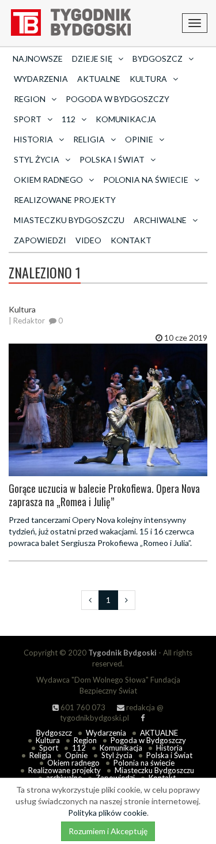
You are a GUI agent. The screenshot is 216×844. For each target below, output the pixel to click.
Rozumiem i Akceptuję (108, 831)
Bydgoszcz (54, 732)
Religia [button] (89, 139)
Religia (40, 755)
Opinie (76, 755)
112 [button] (68, 119)
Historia (169, 747)
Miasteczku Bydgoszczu (69, 220)
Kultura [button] (148, 79)
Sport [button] (27, 119)
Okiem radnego (73, 762)
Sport (48, 747)
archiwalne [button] (160, 220)
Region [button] (30, 99)
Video (88, 240)
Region (85, 740)
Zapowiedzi (40, 240)
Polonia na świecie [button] (145, 179)
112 (79, 747)
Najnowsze (38, 58)
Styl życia (116, 755)
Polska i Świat (169, 755)
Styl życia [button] (36, 159)
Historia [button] (33, 139)
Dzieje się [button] (92, 58)
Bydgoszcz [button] (157, 58)
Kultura (48, 740)
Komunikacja (126, 119)
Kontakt (131, 240)
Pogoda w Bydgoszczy (117, 99)
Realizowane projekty (65, 200)
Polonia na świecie (144, 762)
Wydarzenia (41, 79)
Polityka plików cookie (107, 812)
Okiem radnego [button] (48, 179)
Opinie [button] (139, 139)
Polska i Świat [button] (112, 159)
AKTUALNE (98, 79)
